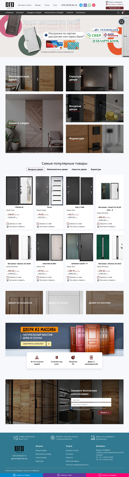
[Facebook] (89, 5)
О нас (55, 5)
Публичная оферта (72, 461)
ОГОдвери (19, 470)
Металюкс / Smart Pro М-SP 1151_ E (109, 208)
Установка (69, 454)
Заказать (104, 412)
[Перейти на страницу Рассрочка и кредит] (64, 36)
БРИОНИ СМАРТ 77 (79, 264)
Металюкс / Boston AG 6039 (19, 264)
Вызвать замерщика (115, 2)
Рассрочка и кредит (54, 13)
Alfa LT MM (79, 207)
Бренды (38, 5)
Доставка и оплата (24, 5)
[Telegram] (81, 5)
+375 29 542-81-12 (69, 5)
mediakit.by (35, 470)
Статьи (46, 5)
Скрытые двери (41, 457)
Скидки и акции (34, 13)
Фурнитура (39, 461)
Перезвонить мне (114, 8)
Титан (49, 207)
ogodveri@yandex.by (19, 458)
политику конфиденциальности (81, 409)
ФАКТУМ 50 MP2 (49, 264)
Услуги (70, 13)
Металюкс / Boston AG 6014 (109, 264)
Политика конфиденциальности (77, 465)
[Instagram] (93, 5)
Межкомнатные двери (43, 454)
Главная (9, 13)
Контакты (80, 13)
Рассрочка (69, 457)
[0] (123, 12)
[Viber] (85, 5)
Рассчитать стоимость (116, 4)
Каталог (20, 13)
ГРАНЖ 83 (19, 207)
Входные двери (41, 450)
